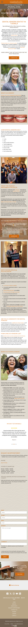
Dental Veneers (9, 13)
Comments (4, 542)
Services (14, 605)
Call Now (19, 575)
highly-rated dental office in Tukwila (8, 201)
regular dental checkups (19, 398)
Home (14, 603)
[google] (20, 594)
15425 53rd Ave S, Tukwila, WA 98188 (13, 4)
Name (3, 511)
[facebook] (7, 594)
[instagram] (13, 594)
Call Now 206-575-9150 (14, 7)
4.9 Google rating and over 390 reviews (14, 306)
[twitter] (10, 594)
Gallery (14, 614)
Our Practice (14, 610)
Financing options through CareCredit (11, 292)
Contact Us (14, 57)
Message (3, 526)
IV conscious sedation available (10, 285)
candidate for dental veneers (18, 322)
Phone (3, 516)
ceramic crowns (16, 191)
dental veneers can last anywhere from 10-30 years (14, 335)
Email (3, 521)
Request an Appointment (14, 609)
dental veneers (14, 35)
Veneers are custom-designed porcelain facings (11, 95)
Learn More (14, 236)
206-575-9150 (4, 463)
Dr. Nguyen (17, 189)
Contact (14, 616)
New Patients (14, 607)
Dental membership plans (8, 290)
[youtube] (16, 594)
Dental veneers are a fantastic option (9, 43)
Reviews (14, 612)
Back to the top (15, 586)
